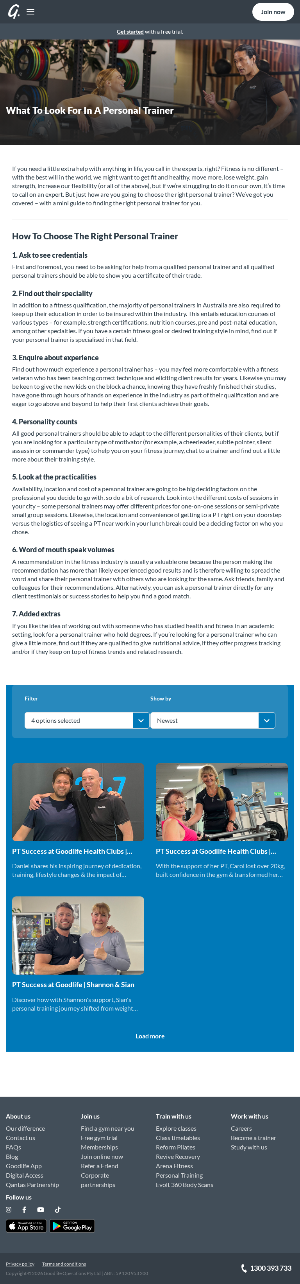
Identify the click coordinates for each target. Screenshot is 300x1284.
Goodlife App (24, 1165)
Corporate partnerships (98, 1179)
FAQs (13, 1147)
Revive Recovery (178, 1156)
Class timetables (178, 1137)
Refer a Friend (99, 1165)
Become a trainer (253, 1137)
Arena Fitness (174, 1165)
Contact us (20, 1137)
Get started (130, 31)
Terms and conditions (64, 1264)
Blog (12, 1156)
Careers (241, 1128)
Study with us (249, 1147)
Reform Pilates (175, 1147)
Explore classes (176, 1128)
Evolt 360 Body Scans (184, 1184)
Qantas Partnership (32, 1184)
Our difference (25, 1128)
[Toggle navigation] (28, 12)
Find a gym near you (107, 1128)
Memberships (99, 1147)
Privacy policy (20, 1264)
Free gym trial (99, 1137)
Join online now (102, 1156)
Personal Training (179, 1175)
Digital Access (24, 1175)
